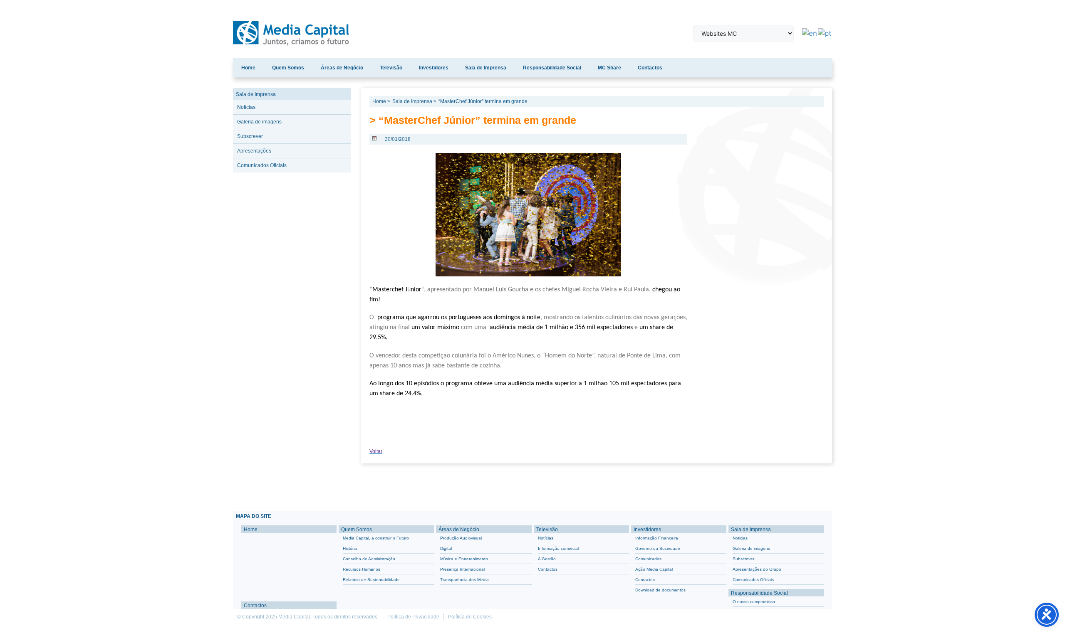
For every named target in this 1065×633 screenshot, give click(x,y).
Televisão (391, 68)
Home (248, 68)
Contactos (650, 68)
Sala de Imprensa (485, 68)
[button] (238, 488)
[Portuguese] (825, 33)
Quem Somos (288, 68)
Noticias (246, 107)
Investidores (433, 68)
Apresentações (254, 151)
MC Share (609, 68)
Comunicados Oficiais (262, 165)
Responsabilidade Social (552, 68)
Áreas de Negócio (342, 68)
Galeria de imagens (259, 122)
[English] (810, 33)
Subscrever (250, 136)
